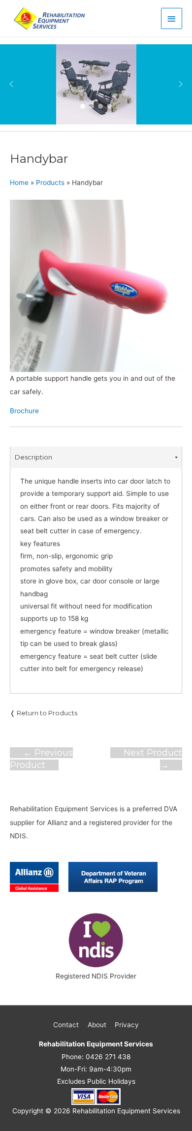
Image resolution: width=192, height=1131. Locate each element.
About (97, 1025)
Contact (66, 1025)
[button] (11, 84)
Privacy (127, 1025)
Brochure (24, 411)
